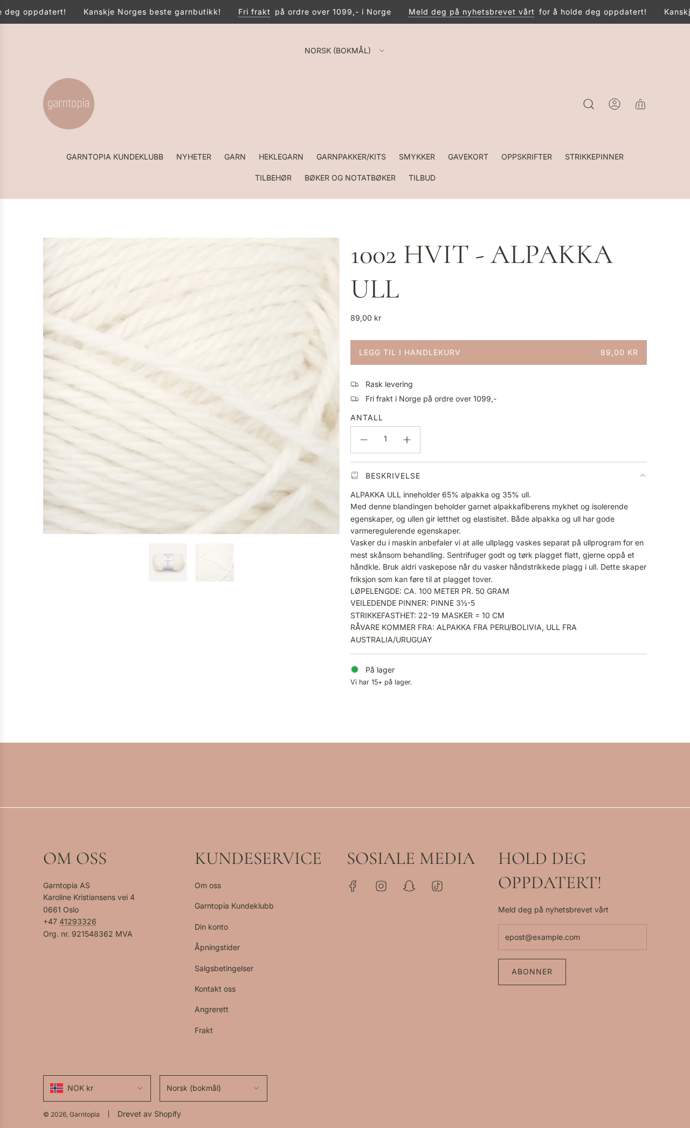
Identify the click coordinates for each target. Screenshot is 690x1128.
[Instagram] (381, 886)
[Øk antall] (407, 440)
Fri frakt (241, 11)
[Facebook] (353, 886)
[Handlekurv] (640, 104)
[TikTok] (437, 886)
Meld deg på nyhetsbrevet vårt (459, 11)
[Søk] (589, 104)
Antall (366, 417)
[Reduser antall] (364, 440)
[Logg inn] (614, 104)
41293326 (77, 921)
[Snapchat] (409, 886)
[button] (55, 386)
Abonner (532, 971)
